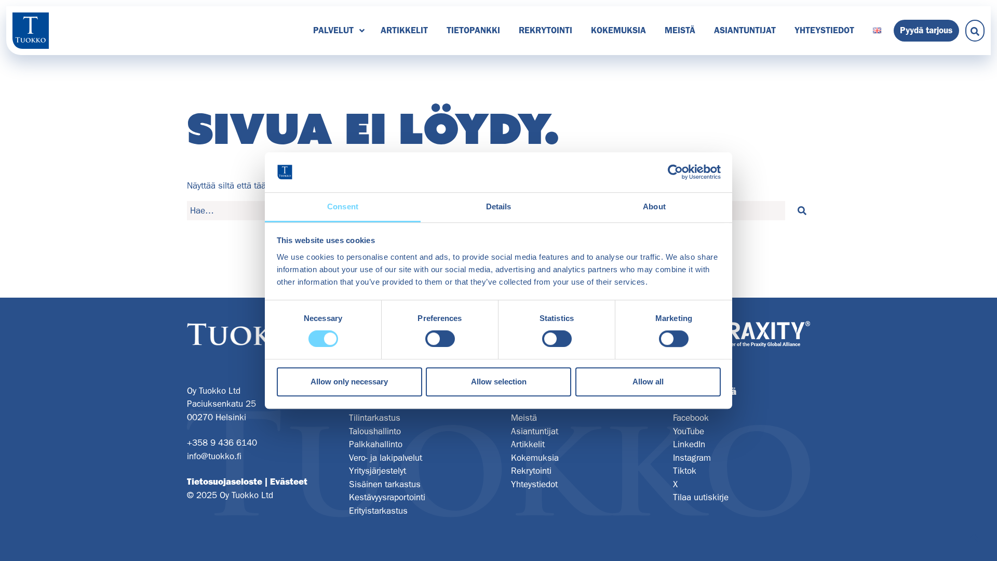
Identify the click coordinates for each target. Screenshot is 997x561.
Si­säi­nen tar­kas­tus (385, 484)
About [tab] (654, 206)
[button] (801, 211)
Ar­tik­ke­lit (404, 30)
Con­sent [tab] (342, 206)
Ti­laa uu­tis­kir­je (701, 497)
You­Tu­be (688, 431)
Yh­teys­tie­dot (824, 30)
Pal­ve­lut (333, 30)
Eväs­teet (288, 481)
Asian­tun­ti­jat (745, 30)
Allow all (648, 381)
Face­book (691, 417)
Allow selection (499, 381)
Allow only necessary (349, 381)
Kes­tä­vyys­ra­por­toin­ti (387, 497)
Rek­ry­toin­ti (545, 30)
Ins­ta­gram (692, 457)
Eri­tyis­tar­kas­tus (378, 510)
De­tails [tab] (498, 206)
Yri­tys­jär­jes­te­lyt (377, 470)
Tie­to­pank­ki (473, 30)
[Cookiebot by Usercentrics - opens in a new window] (675, 172)
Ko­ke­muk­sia (618, 30)
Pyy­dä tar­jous (926, 30)
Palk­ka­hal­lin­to (375, 444)
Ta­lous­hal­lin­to (375, 431)
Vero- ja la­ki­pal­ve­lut (385, 457)
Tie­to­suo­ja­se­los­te (224, 481)
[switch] (440, 338)
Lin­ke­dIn (689, 444)
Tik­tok (684, 470)
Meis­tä (680, 30)
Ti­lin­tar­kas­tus (374, 417)
